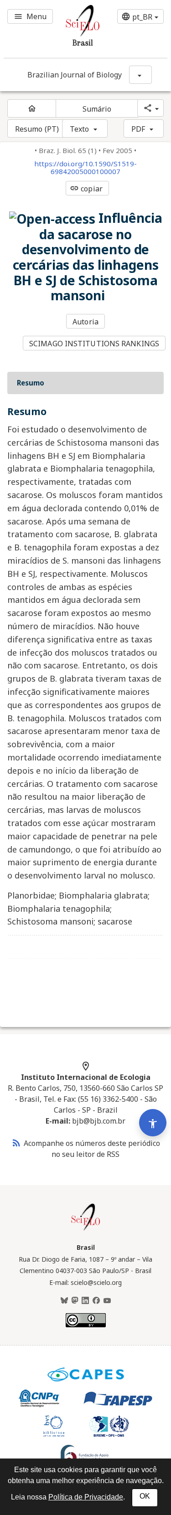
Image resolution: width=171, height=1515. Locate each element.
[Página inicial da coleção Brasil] (85, 1229)
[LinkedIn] (85, 1301)
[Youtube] (107, 1301)
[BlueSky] (64, 1301)
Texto (79, 129)
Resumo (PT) (37, 129)
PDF (138, 129)
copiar (86, 189)
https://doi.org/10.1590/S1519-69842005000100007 (85, 167)
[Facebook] (96, 1301)
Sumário (97, 109)
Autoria (85, 322)
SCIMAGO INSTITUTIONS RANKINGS (94, 344)
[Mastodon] (75, 1301)
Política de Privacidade (85, 1497)
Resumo (30, 382)
